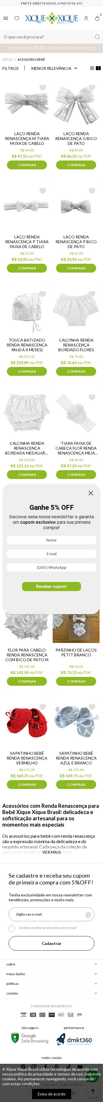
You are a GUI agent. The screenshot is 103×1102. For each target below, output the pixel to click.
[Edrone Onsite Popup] (51, 551)
